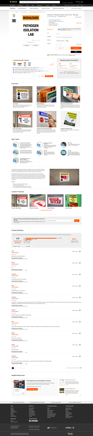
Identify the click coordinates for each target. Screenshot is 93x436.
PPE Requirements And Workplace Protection (39, 380)
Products (12, 409)
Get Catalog (64, 2)
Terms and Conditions (51, 416)
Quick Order (73, 5)
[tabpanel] (69, 382)
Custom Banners (51, 208)
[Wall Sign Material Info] (49, 36)
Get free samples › (73, 68)
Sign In (79, 5)
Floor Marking (12, 5)
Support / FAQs (68, 408)
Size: (48, 33)
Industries (12, 412)
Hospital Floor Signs (45, 8)
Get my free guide (31, 389)
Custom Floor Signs (33, 208)
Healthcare (13, 8)
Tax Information (50, 412)
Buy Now (60, 48)
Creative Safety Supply (19, 434)
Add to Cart (77, 48)
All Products (39, 5)
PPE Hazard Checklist (69, 379)
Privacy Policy (13, 433)
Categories (12, 410)
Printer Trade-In (68, 417)
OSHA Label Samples (69, 388)
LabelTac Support (69, 409)
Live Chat (67, 411)
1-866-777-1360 (79, 1)
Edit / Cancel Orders (14, 421)
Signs (33, 5)
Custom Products (18, 192)
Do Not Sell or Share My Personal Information (22, 433)
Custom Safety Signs (16, 208)
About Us (54, 5)
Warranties (67, 415)
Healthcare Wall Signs (34, 8)
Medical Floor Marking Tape (58, 8)
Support (47, 5)
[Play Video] (14, 21)
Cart (82, 5)
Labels (27, 5)
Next (80, 395)
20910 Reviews (19, 242)
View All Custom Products (46, 210)
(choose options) (41, 67)
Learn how (69, 29)
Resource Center (32, 408)
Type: (48, 36)
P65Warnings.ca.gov (72, 55)
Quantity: (49, 43)
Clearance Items (13, 416)
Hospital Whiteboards (22, 8)
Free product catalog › (63, 68)
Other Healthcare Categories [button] (76, 8)
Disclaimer (49, 417)
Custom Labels (68, 208)
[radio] (46, 238)
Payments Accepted (69, 416)
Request (66, 394)
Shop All (12, 408)
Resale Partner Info (50, 410)
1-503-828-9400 (36, 427)
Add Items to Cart (49, 76)
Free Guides (31, 409)
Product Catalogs (32, 411)
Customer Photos (32, 415)
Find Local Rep (67, 5)
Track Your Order (68, 412)
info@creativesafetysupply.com (73, 72)
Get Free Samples (70, 2)
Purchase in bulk (78, 44)
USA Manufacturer (53, 427)
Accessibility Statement (51, 415)
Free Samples (31, 410)
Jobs (48, 409)
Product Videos (31, 412)
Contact (67, 410)
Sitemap (30, 416)
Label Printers (20, 5)
